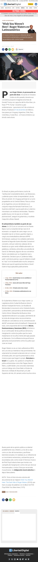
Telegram (26, 559)
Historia (18, 8)
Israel (7, 492)
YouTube (17, 559)
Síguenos (20, 49)
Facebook (9, 559)
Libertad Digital (19, 550)
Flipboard (23, 559)
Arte (13, 8)
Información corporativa (11, 554)
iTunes (28, 559)
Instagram (15, 559)
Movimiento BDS (13, 492)
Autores (28, 555)
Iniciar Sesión (36, 4)
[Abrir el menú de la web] (2, 4)
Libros (2, 8)
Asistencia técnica (19, 555)
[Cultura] (12, 4)
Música (23, 8)
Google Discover (20, 559)
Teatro (35, 8)
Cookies (10, 555)
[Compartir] (3, 49)
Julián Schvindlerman (8, 20)
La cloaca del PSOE (23, 0)
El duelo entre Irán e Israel (16, 288)
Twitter (12, 559)
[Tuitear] (6, 49)
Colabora (30, 4)
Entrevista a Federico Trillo (12, 0)
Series (30, 8)
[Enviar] (9, 49)
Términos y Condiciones (26, 554)
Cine (27, 8)
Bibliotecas (8, 8)
